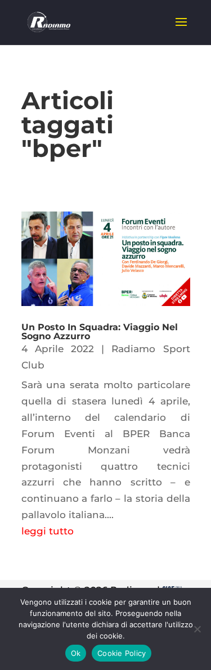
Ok (76, 653)
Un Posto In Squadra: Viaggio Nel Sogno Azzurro (99, 331)
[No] (197, 629)
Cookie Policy (121, 653)
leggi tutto (47, 531)
